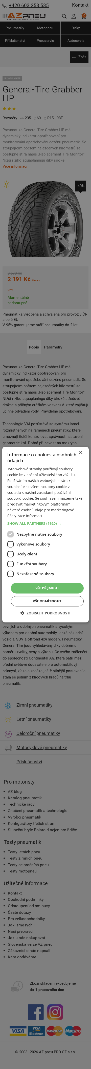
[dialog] (45, 534)
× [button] (80, 453)
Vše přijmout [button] (47, 588)
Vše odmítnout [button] (47, 601)
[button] (45, 523)
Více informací (30, 515)
